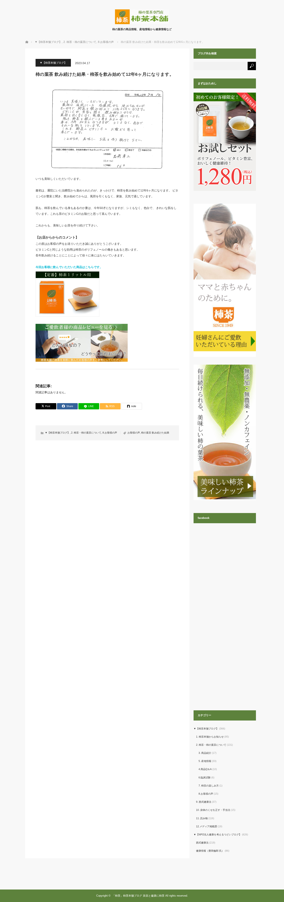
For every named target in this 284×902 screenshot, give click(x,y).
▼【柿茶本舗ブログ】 (53, 62)
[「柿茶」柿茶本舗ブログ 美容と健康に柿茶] (142, 23)
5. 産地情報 (205, 761)
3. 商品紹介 (205, 753)
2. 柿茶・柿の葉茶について (86, 432)
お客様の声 (133, 432)
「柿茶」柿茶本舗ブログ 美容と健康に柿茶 (138, 895)
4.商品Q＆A (205, 769)
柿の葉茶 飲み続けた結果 (155, 432)
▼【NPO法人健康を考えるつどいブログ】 (217, 834)
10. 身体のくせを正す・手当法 (213, 810)
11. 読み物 (202, 818)
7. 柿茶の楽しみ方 (209, 785)
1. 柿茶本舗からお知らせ (210, 736)
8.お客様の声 (109, 432)
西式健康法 (202, 842)
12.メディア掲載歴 (206, 826)
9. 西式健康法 (203, 801)
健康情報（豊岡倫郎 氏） (210, 850)
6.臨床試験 (205, 777)
